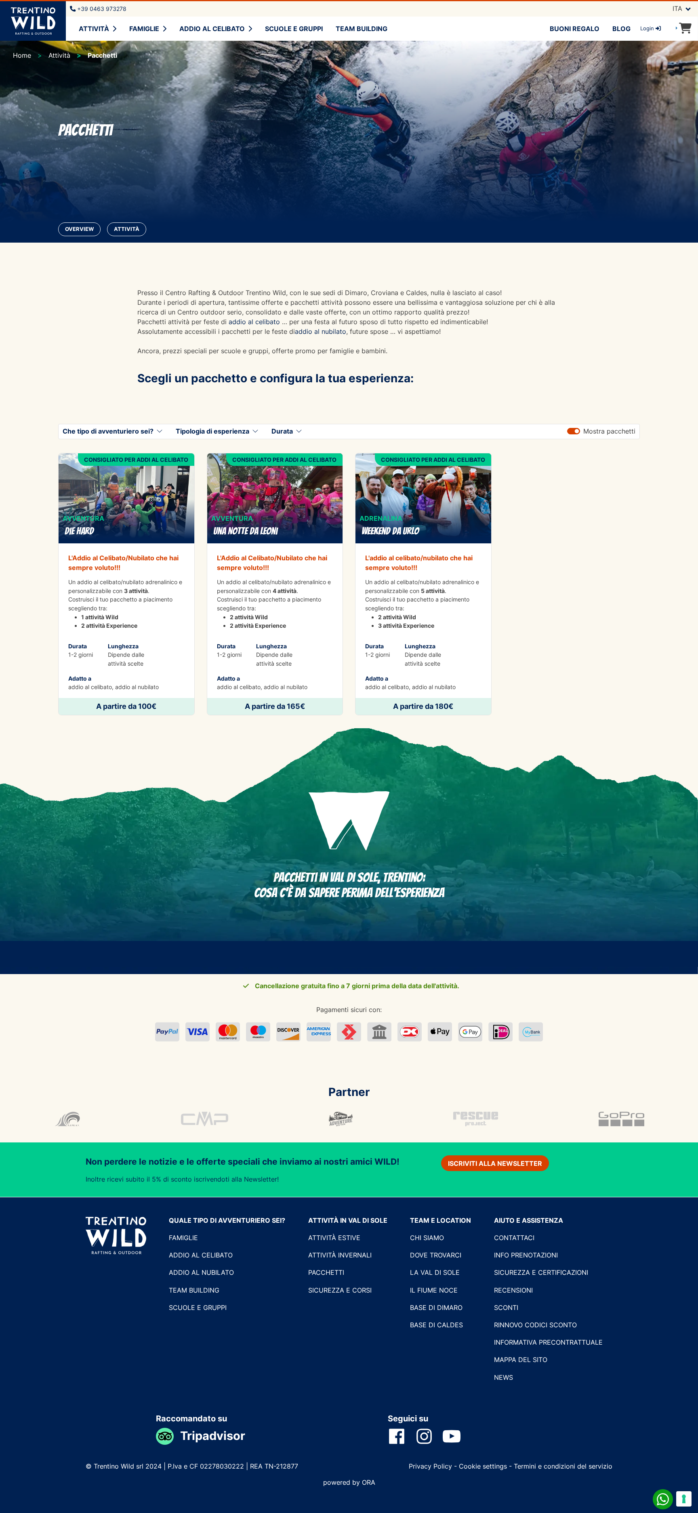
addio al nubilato (320, 331)
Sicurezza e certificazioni (541, 1272)
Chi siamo (427, 1238)
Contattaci (514, 1238)
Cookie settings (483, 1466)
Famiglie (144, 29)
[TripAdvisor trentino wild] (168, 1436)
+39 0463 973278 (101, 8)
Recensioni (513, 1290)
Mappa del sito (520, 1360)
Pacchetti (326, 1272)
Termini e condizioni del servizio (563, 1466)
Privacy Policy (431, 1466)
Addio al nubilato (201, 1272)
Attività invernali (340, 1255)
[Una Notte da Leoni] (275, 584)
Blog (621, 29)
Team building (361, 29)
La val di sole (435, 1272)
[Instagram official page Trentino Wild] (429, 1436)
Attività (94, 29)
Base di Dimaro (436, 1307)
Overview (79, 229)
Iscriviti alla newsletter (495, 1163)
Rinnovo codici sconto (535, 1325)
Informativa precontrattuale (548, 1342)
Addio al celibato (212, 29)
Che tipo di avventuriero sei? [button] (108, 431)
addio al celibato (254, 322)
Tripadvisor (212, 1436)
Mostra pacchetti (609, 431)
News (503, 1377)
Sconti (506, 1307)
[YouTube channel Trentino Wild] (456, 1436)
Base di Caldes (436, 1325)
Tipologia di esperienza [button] (212, 431)
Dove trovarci (435, 1255)
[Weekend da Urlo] (423, 584)
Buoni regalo (574, 29)
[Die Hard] (126, 584)
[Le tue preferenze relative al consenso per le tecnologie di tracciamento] (684, 1499)
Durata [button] (282, 431)
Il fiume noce (434, 1290)
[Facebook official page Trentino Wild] (401, 1436)
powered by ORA (349, 1482)
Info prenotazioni (526, 1255)
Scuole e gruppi (294, 29)
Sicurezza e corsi (340, 1290)
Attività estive (334, 1238)
